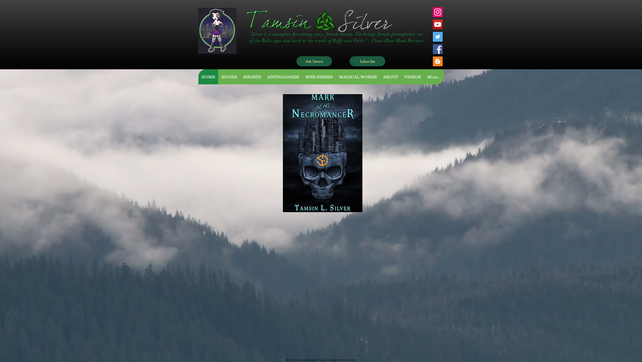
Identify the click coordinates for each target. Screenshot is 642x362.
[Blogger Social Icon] (438, 61)
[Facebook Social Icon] (438, 49)
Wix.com (350, 360)
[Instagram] (438, 12)
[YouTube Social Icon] (438, 24)
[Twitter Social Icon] (438, 37)
